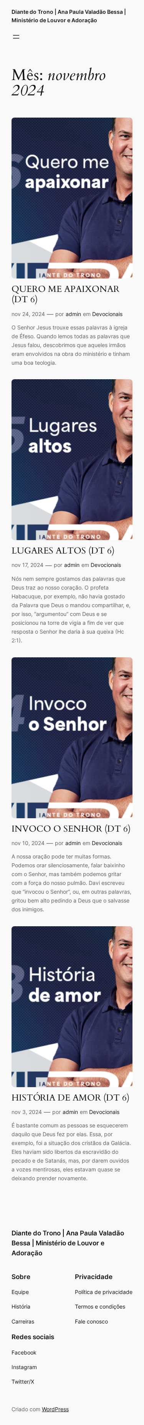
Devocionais (107, 314)
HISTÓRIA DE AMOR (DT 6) (70, 1098)
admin (73, 314)
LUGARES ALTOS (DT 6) (63, 551)
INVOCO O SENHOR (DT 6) (71, 829)
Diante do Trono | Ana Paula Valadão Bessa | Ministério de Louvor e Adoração (68, 1243)
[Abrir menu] (16, 36)
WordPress (55, 1409)
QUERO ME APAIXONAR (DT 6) (65, 294)
